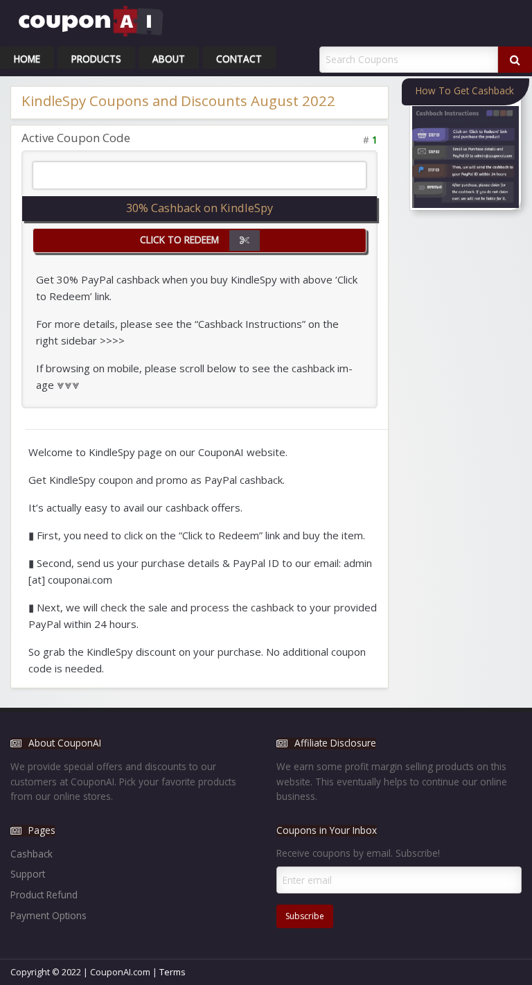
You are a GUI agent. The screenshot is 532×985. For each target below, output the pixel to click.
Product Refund (44, 894)
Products (96, 58)
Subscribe (304, 916)
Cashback (31, 853)
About (168, 58)
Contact (239, 58)
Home (27, 58)
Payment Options (48, 915)
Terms (172, 972)
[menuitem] (27, 57)
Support (27, 873)
